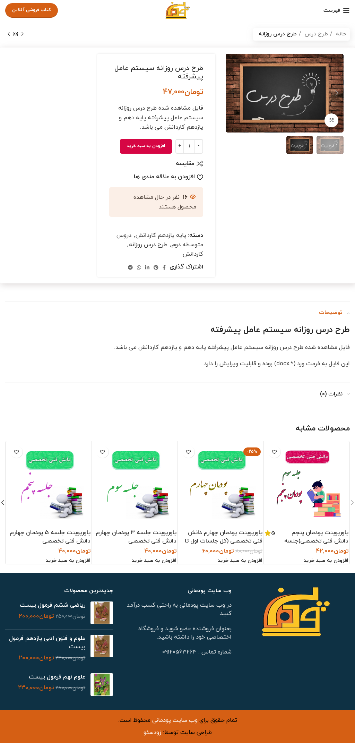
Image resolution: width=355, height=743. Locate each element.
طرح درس (315, 34)
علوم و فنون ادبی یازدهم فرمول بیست (47, 643)
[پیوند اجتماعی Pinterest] (156, 267)
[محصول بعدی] (8, 34)
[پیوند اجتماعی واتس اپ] (139, 267)
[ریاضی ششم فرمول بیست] (101, 612)
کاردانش (193, 254)
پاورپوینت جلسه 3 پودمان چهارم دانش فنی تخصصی (136, 537)
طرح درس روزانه (278, 34)
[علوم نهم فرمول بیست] (101, 684)
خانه (340, 34)
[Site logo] (177, 10)
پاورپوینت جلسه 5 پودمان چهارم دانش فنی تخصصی (50, 537)
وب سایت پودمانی (174, 720)
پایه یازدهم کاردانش (161, 235)
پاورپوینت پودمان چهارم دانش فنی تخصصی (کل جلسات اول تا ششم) (223, 541)
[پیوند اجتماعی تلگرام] (130, 267)
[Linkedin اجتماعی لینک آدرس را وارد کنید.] (147, 267)
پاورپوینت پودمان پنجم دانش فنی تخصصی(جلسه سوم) (316, 541)
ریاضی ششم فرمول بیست (52, 605)
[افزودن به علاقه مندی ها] (274, 452)
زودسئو (152, 732)
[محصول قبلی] (22, 34)
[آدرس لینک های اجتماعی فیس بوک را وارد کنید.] (164, 267)
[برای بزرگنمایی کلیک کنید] (331, 120)
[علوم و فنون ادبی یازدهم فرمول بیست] (101, 648)
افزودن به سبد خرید (146, 146)
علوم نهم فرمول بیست (57, 677)
